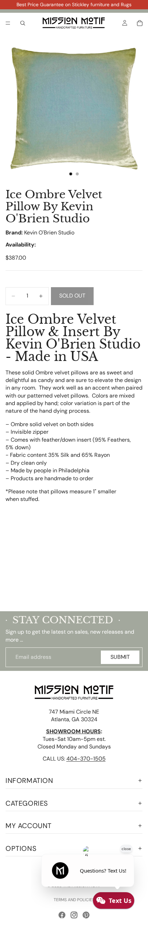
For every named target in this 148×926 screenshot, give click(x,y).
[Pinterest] (86, 915)
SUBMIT (120, 657)
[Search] (22, 23)
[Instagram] (74, 915)
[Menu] (8, 23)
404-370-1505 (86, 758)
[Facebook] (62, 915)
